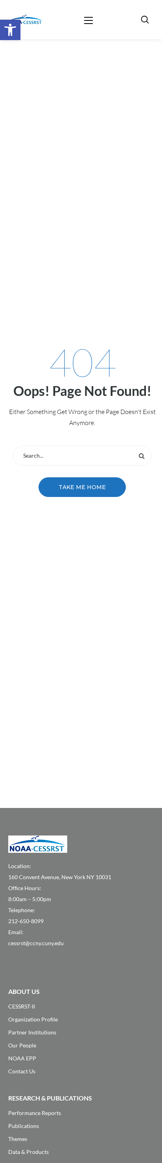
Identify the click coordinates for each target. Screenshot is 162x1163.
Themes (17, 1138)
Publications (23, 1126)
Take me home (82, 487)
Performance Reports (34, 1113)
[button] (10, 30)
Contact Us (21, 1071)
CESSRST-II (21, 1006)
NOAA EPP (22, 1058)
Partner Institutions (32, 1032)
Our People (22, 1045)
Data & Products (28, 1151)
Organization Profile (33, 1019)
